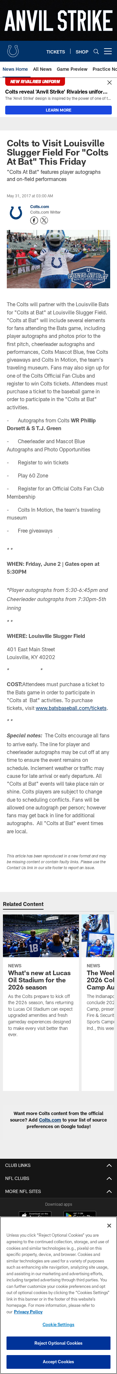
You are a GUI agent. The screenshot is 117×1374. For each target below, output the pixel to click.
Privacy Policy (28, 1311)
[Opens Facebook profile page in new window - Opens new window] (34, 220)
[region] (58, 1295)
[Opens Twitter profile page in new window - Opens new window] (44, 220)
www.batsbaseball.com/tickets (71, 708)
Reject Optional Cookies (58, 1343)
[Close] (109, 82)
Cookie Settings (58, 1324)
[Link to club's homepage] (13, 48)
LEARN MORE (59, 110)
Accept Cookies (58, 1361)
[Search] (96, 51)
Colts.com (39, 206)
